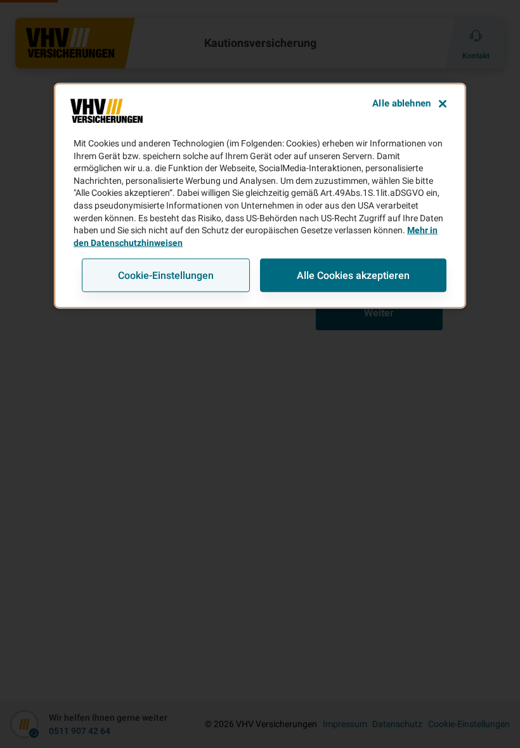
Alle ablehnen (401, 103)
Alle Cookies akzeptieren (353, 275)
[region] (260, 196)
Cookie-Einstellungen (166, 275)
